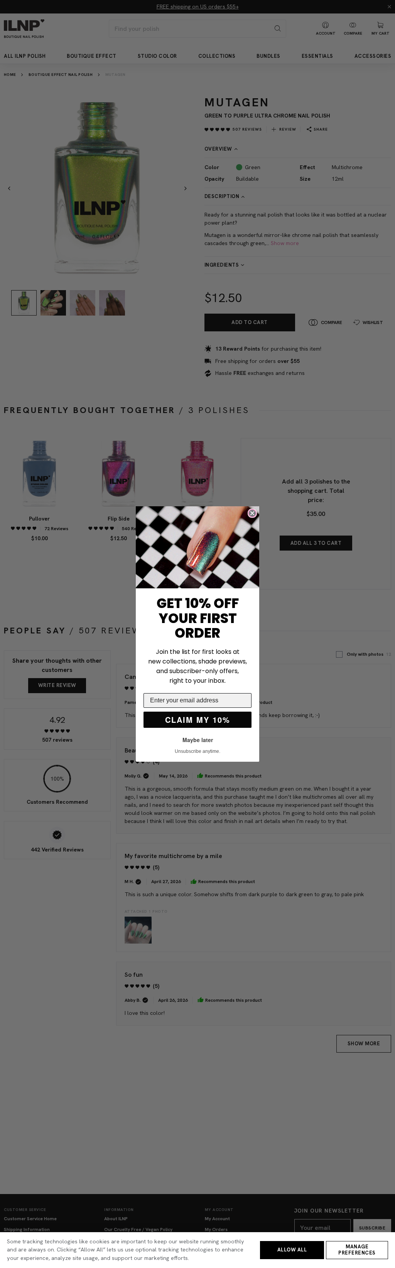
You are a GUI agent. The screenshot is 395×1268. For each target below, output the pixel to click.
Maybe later (197, 740)
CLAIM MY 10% (197, 719)
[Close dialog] (252, 513)
